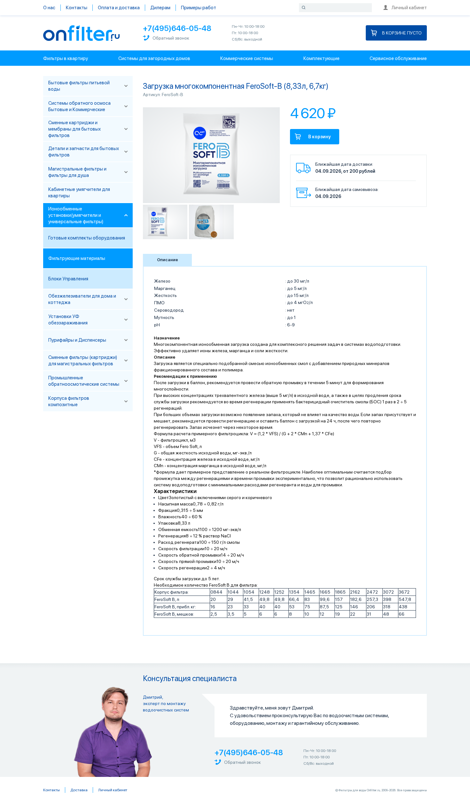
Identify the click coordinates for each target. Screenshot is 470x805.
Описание (167, 259)
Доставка (79, 790)
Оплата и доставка (119, 8)
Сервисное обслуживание (398, 58)
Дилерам (160, 8)
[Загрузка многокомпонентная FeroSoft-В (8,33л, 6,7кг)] (165, 222)
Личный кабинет (409, 8)
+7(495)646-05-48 (177, 28)
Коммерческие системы (246, 58)
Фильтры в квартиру (65, 58)
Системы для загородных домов (154, 58)
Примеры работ (198, 8)
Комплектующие (321, 58)
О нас (49, 8)
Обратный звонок (171, 38)
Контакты (76, 8)
